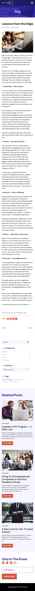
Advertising (7, 379)
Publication (4, 381)
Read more (7, 443)
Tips (24, 313)
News (3, 357)
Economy (9, 313)
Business (4, 351)
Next (30, 328)
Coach (13, 379)
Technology (15, 27)
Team (15, 381)
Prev (4, 328)
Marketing (22, 379)
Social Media (18, 313)
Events (4, 354)
